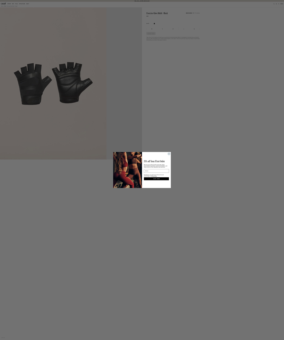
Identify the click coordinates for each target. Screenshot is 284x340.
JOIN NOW (156, 178)
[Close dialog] (169, 154)
